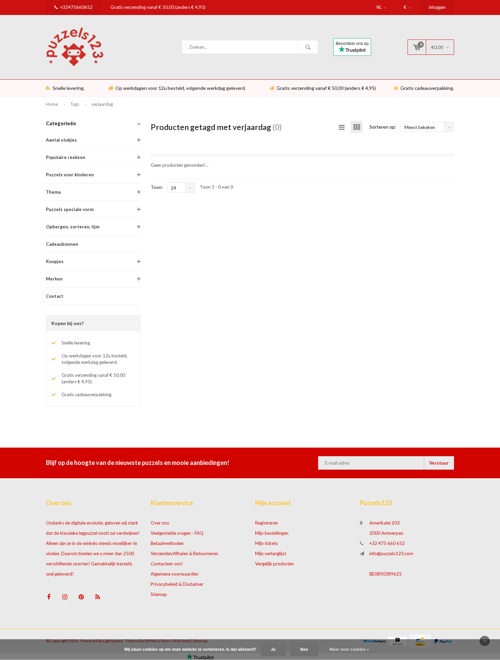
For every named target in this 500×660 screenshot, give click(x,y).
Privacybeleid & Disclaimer (177, 584)
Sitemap (159, 594)
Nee (304, 649)
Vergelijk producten (274, 563)
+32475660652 (76, 7)
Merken (54, 278)
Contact (54, 296)
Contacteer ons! (167, 563)
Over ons (160, 523)
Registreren (266, 523)
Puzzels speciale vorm (70, 209)
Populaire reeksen (65, 157)
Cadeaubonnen (62, 244)
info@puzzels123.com (391, 553)
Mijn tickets (266, 543)
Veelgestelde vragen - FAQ (177, 533)
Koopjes (55, 261)
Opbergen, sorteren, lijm (72, 226)
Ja (273, 649)
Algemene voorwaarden (174, 574)
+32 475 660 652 (387, 543)
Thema (53, 192)
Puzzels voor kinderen (70, 174)
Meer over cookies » (349, 649)
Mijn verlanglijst (270, 553)
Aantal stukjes (61, 140)
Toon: (157, 187)
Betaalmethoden (167, 543)
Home (52, 104)
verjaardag (102, 104)
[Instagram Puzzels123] (64, 597)
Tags (74, 104)
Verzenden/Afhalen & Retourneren (184, 553)
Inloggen (437, 7)
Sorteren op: (382, 127)
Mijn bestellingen (271, 533)
